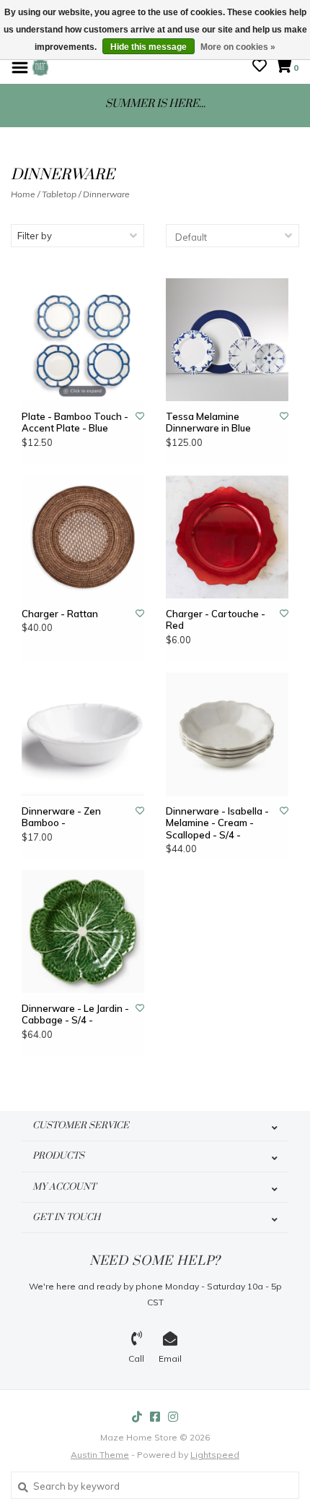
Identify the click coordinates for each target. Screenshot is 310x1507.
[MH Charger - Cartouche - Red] (227, 537)
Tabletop (59, 194)
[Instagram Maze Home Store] (173, 1416)
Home (23, 194)
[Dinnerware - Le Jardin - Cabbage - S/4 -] (83, 931)
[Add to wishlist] (140, 416)
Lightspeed (214, 1454)
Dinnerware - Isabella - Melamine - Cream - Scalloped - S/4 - (217, 823)
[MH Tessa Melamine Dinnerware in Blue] (227, 339)
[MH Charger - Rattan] (83, 537)
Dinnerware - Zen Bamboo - (61, 816)
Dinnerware (106, 194)
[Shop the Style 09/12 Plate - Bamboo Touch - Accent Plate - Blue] (83, 339)
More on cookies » (237, 47)
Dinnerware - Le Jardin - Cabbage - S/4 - (75, 1014)
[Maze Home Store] (40, 66)
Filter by (34, 235)
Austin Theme (100, 1454)
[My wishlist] (259, 67)
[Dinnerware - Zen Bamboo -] (83, 734)
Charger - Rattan (60, 613)
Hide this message (148, 47)
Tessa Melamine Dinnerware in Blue (208, 422)
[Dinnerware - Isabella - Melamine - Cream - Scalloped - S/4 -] (227, 734)
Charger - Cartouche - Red (215, 619)
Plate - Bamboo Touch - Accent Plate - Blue (75, 422)
